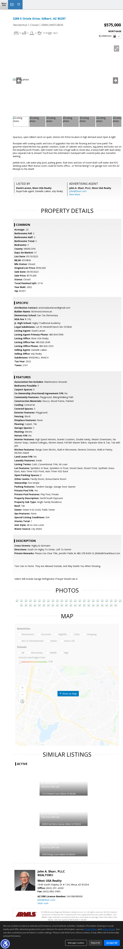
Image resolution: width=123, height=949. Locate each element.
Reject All (95, 942)
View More (74, 194)
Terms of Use (108, 929)
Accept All (112, 942)
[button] (5, 943)
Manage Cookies (76, 942)
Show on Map (69, 693)
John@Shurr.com (77, 191)
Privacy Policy (90, 929)
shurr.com (42, 903)
